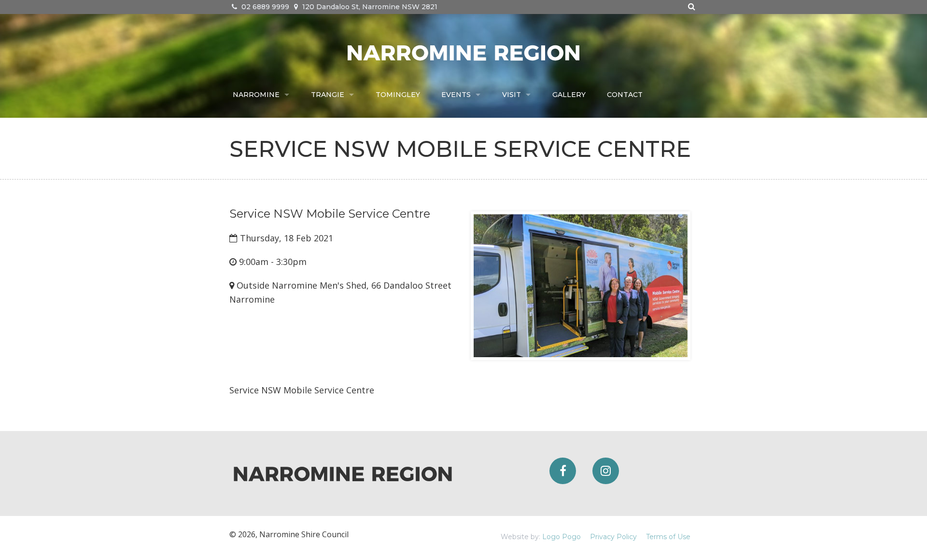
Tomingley (398, 94)
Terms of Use (668, 536)
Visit (511, 94)
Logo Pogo (561, 536)
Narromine (256, 94)
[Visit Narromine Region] (463, 51)
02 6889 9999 (264, 6)
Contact (625, 94)
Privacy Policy (613, 536)
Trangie (327, 94)
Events (456, 94)
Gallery (569, 94)
